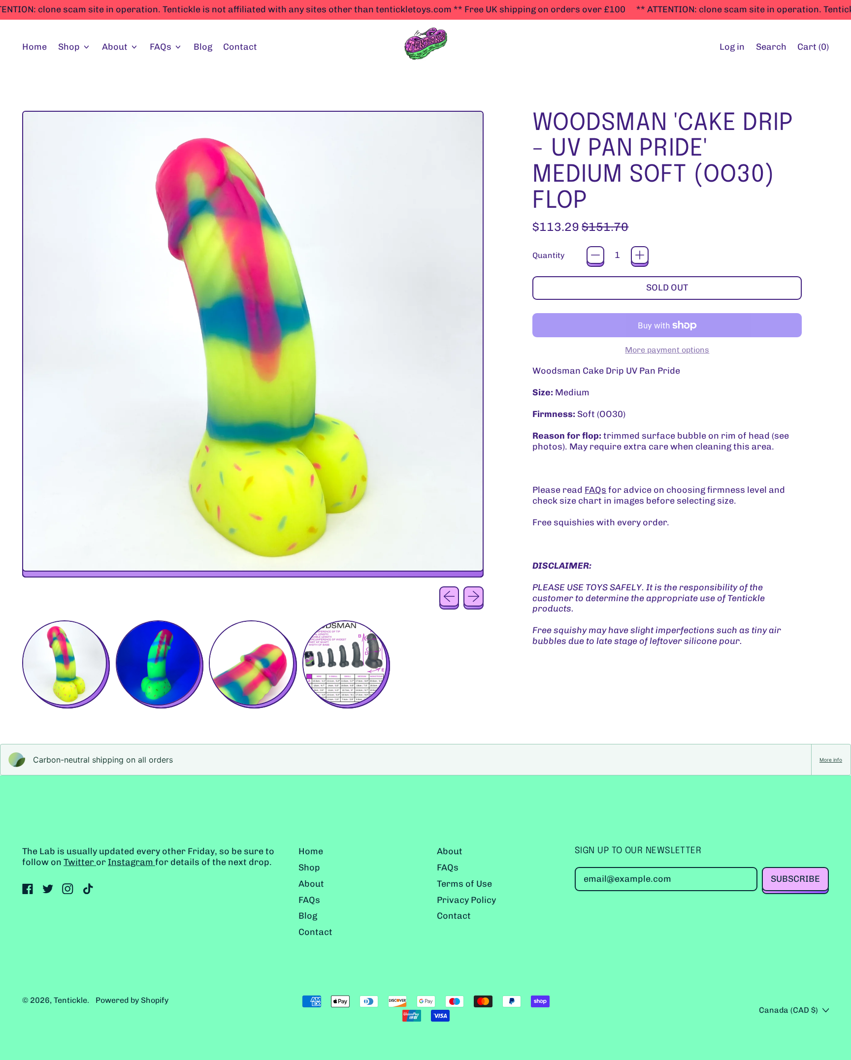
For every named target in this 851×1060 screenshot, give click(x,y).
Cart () (813, 49)
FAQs (595, 489)
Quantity (548, 255)
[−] (595, 255)
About (311, 883)
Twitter (80, 862)
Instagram (131, 862)
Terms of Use (464, 883)
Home (34, 46)
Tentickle (70, 1000)
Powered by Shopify (132, 1000)
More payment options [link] (667, 349)
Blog (203, 46)
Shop (309, 867)
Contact (240, 46)
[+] (640, 255)
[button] (771, 47)
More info (830, 760)
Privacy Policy (466, 900)
